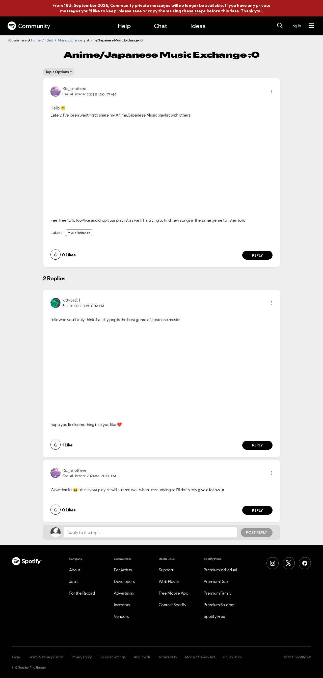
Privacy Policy (82, 657)
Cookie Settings (113, 657)
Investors (122, 604)
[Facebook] (305, 563)
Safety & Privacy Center (46, 657)
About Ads (142, 657)
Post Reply (256, 532)
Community (34, 26)
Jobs (73, 581)
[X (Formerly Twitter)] (289, 563)
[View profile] (55, 91)
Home (36, 40)
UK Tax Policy (232, 657)
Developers (124, 581)
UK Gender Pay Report (29, 667)
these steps (194, 11)
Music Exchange (70, 40)
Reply (257, 255)
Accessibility (167, 657)
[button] (271, 91)
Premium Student (219, 604)
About (74, 570)
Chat (160, 26)
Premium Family (218, 593)
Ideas (197, 26)
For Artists (123, 570)
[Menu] (311, 25)
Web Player (169, 581)
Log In (295, 26)
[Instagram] (272, 563)
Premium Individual (220, 570)
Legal (16, 657)
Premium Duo (216, 581)
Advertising (124, 593)
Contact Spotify (172, 604)
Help (124, 26)
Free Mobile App (173, 593)
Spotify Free (214, 616)
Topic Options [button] (57, 71)
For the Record (82, 593)
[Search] (280, 25)
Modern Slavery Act (200, 657)
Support (166, 570)
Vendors (121, 616)
